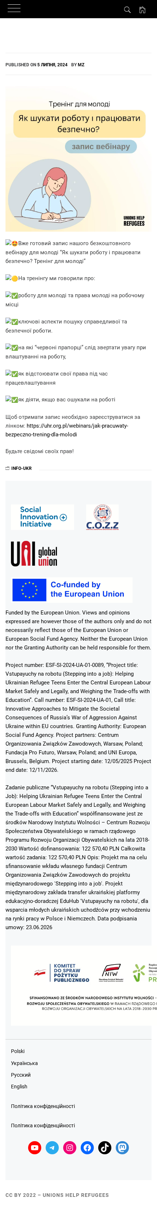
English (19, 1086)
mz (81, 64)
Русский (21, 1075)
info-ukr (21, 468)
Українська (24, 1063)
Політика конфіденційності (43, 1106)
